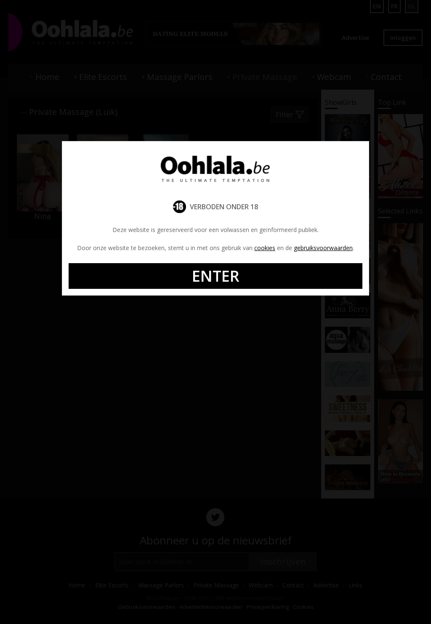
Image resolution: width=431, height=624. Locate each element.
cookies (264, 248)
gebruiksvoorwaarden (323, 248)
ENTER (215, 276)
